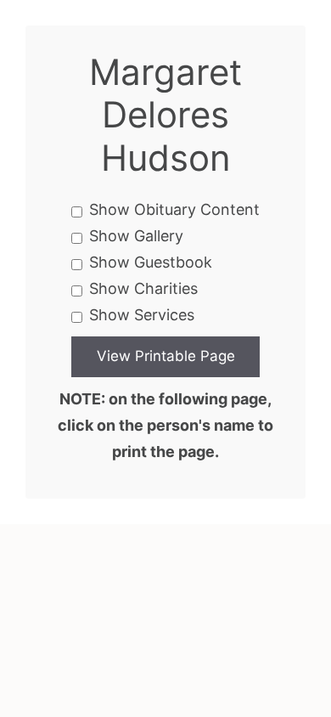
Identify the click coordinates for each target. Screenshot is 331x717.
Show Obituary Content (174, 209)
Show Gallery (136, 236)
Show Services (141, 315)
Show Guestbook (150, 262)
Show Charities (143, 288)
